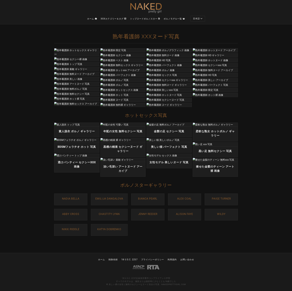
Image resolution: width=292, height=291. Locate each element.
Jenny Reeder (147, 214)
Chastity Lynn (109, 214)
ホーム (90, 18)
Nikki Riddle (70, 229)
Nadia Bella (70, 198)
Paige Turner (221, 198)
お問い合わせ (187, 259)
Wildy (221, 214)
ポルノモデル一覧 (173, 18)
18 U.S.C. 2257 (129, 259)
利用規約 (172, 259)
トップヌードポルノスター (143, 18)
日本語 (196, 18)
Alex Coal (184, 198)
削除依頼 (113, 259)
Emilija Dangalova (109, 198)
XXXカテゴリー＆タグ (112, 18)
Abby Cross (70, 214)
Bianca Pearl (147, 198)
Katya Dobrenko (109, 229)
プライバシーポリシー (152, 259)
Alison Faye (184, 214)
